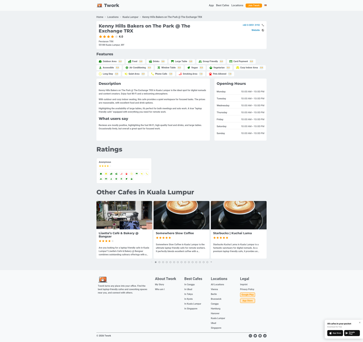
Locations (113, 16)
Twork (111, 5)
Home (99, 16)
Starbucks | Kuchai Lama (232, 233)
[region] (124, 215)
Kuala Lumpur (130, 16)
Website (256, 30)
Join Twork (253, 5)
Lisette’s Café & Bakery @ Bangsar (119, 235)
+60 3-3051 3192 (251, 25)
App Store (247, 300)
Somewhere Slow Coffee (175, 233)
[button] (156, 262)
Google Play (247, 294)
